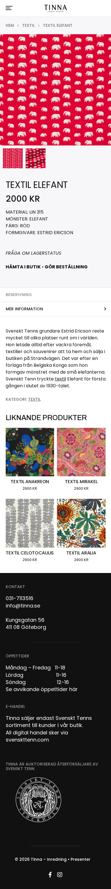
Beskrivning (19, 294)
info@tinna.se (23, 605)
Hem (10, 25)
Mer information (24, 309)
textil (60, 379)
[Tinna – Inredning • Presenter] (55, 9)
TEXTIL (28, 25)
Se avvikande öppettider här (42, 689)
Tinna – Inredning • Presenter (61, 859)
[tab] (55, 294)
